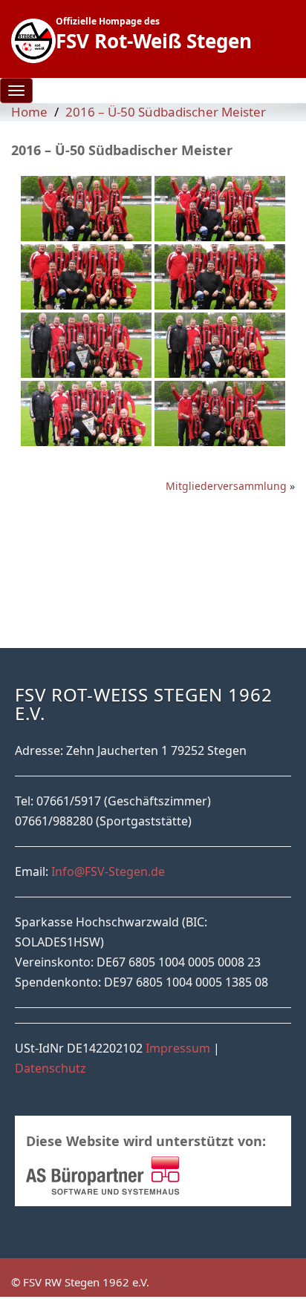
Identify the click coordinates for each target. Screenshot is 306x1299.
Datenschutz (50, 1068)
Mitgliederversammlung (226, 486)
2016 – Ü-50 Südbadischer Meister (165, 111)
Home (29, 111)
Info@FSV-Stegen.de (108, 871)
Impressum (178, 1048)
